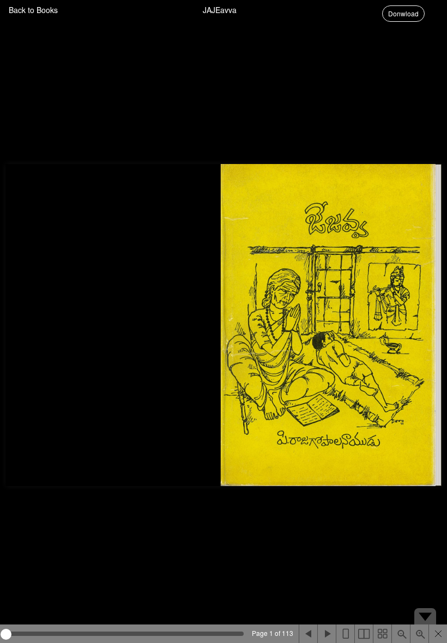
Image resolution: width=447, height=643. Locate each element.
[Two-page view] (363, 633)
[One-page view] (345, 633)
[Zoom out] (400, 633)
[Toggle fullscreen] (437, 633)
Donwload (403, 13)
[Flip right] (326, 633)
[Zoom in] (419, 633)
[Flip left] (308, 633)
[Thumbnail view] (382, 633)
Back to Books (33, 9)
